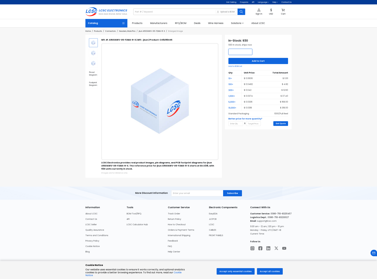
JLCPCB (212, 219)
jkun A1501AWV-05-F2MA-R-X (152, 31)
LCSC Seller (91, 224)
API (253, 2)
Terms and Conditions (96, 235)
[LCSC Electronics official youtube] (284, 248)
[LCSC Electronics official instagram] (252, 248)
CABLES (212, 229)
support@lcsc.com (267, 220)
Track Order (174, 213)
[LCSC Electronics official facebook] (260, 248)
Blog (87, 251)
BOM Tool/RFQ (134, 213)
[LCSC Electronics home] (106, 11)
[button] (189, 12)
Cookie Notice (92, 246)
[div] (93, 73)
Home (88, 31)
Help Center (174, 251)
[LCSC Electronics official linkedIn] (268, 248)
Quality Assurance (94, 229)
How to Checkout (177, 224)
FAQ (170, 246)
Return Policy (174, 219)
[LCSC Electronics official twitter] (276, 248)
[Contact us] (374, 253)
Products (98, 31)
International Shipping (179, 235)
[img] (93, 42)
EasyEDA (213, 213)
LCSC (211, 224)
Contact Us (286, 2)
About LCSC (91, 213)
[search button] (241, 12)
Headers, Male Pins (127, 31)
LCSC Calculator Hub (137, 224)
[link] (137, 23)
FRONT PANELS (216, 235)
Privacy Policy (92, 240)
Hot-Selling (231, 2)
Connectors (110, 31)
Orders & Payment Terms (181, 229)
